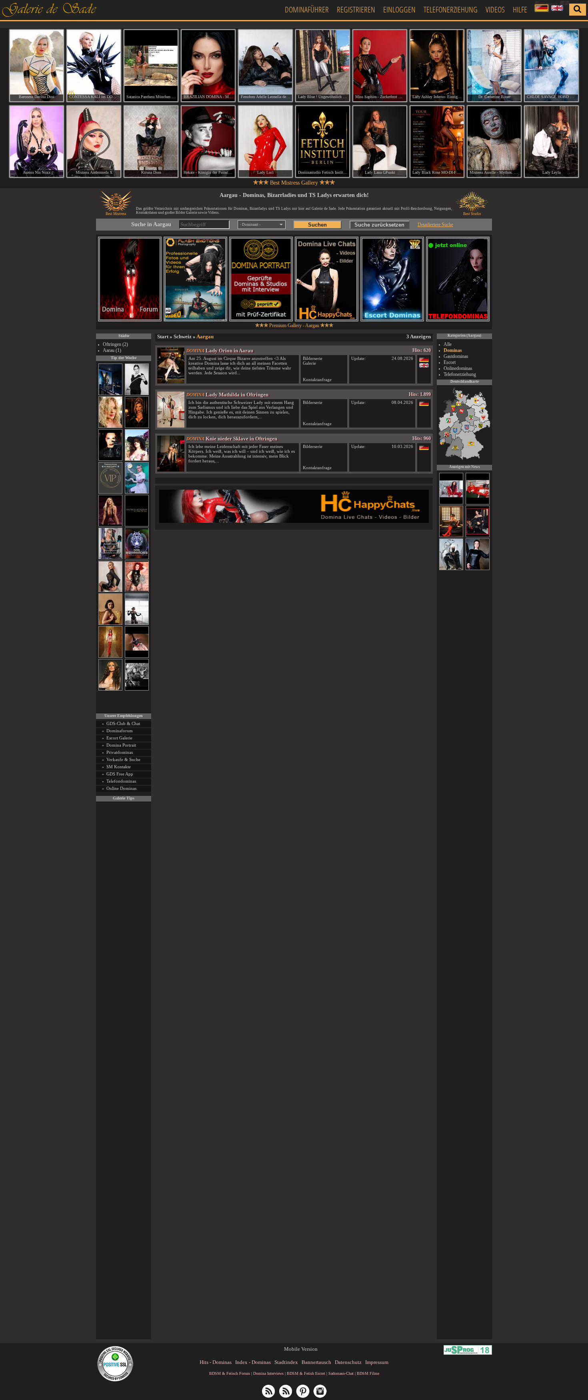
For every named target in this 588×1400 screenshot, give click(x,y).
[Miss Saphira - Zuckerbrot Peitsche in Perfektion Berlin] (379, 65)
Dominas (453, 350)
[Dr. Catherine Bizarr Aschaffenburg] (494, 65)
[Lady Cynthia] (451, 536)
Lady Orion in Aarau (229, 350)
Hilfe (520, 9)
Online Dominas (121, 788)
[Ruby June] (110, 656)
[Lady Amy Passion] (137, 591)
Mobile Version (301, 1349)
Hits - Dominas (216, 1362)
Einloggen (399, 9)
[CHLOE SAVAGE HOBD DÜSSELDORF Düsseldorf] (551, 65)
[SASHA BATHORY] (137, 623)
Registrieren (356, 9)
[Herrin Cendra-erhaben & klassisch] (110, 689)
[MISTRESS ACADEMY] (137, 525)
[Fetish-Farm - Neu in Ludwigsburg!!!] (110, 394)
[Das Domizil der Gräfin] (137, 689)
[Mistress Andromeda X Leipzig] (93, 141)
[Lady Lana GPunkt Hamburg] (379, 141)
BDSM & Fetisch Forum (229, 1373)
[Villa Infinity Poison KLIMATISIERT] (110, 492)
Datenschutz (348, 1362)
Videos (495, 9)
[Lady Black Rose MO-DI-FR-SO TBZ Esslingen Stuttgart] (437, 141)
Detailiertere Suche (435, 224)
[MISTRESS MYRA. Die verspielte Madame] (137, 459)
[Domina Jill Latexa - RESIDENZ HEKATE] (451, 569)
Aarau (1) (112, 350)
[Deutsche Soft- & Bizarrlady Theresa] (110, 525)
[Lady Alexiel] (137, 394)
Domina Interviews (268, 1373)
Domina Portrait (121, 745)
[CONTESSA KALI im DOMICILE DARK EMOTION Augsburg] (93, 65)
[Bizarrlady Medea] (110, 623)
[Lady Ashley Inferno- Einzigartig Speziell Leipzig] (437, 65)
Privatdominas (119, 752)
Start (162, 336)
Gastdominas (456, 356)
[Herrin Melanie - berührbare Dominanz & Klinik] (478, 569)
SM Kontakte (118, 766)
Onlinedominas (458, 368)
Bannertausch (316, 1362)
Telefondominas (121, 781)
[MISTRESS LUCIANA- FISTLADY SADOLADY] (451, 503)
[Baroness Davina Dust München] (36, 65)
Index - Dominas (253, 1362)
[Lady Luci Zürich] (265, 141)
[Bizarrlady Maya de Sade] (110, 459)
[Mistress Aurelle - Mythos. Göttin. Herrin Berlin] (494, 141)
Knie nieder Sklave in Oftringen (241, 439)
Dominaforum (119, 730)
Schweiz (183, 336)
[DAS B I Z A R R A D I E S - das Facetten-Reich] (137, 558)
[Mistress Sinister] (137, 492)
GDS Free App (119, 773)
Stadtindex (286, 1362)
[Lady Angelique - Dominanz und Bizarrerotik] (110, 558)
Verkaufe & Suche (123, 759)
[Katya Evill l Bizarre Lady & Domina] (110, 591)
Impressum (376, 1362)
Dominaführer (307, 9)
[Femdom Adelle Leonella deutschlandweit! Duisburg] (265, 65)
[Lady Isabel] (478, 536)
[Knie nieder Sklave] (170, 470)
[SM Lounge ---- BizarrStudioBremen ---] (137, 656)
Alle (448, 344)
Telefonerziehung (451, 9)
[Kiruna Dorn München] (151, 141)
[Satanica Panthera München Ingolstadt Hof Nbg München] (151, 65)
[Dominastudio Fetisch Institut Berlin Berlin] (322, 141)
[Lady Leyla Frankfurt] (551, 141)
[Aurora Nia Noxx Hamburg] (36, 141)
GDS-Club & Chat (123, 723)
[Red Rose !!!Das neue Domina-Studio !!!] (137, 426)
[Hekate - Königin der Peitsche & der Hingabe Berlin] (208, 141)
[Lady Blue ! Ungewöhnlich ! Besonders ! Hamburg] (322, 65)
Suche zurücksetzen (379, 225)
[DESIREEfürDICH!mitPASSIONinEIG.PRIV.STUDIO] (478, 503)
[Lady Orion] (170, 382)
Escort (450, 362)
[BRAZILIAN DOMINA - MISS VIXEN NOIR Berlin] (208, 65)
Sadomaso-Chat (341, 1373)
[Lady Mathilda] (170, 426)
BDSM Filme (368, 1373)
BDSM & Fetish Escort (306, 1373)
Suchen (317, 225)
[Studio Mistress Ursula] (110, 426)
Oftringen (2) (115, 344)
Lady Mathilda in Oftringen (237, 395)
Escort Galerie (119, 737)
